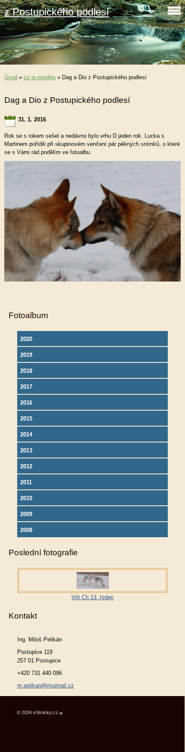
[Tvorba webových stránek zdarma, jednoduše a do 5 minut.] (61, 713)
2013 (26, 450)
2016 (26, 402)
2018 (26, 371)
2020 (26, 339)
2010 (26, 498)
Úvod (10, 77)
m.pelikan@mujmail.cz (45, 685)
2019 (26, 355)
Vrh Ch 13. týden (92, 597)
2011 (26, 482)
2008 (26, 530)
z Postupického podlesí (56, 12)
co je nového (40, 77)
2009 (26, 514)
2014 (26, 434)
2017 (26, 387)
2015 (26, 418)
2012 (26, 466)
